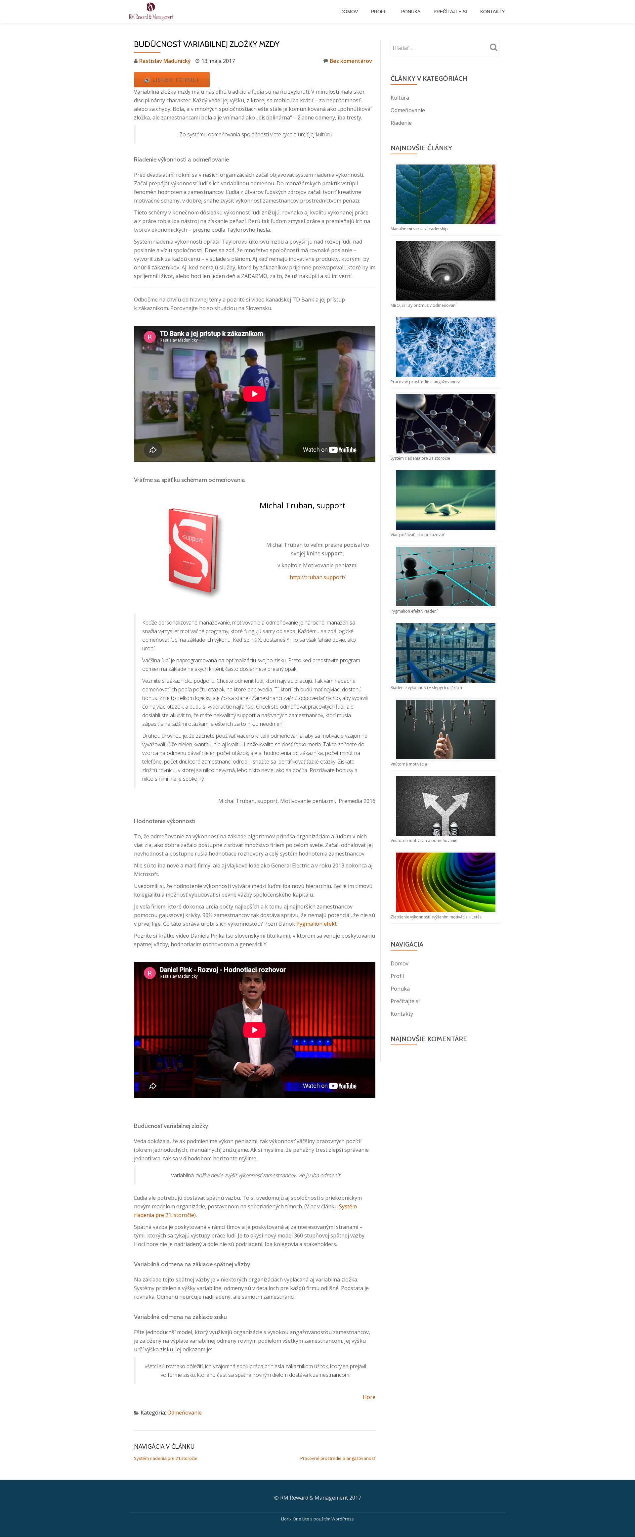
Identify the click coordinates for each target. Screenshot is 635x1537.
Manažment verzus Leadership (419, 229)
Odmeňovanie (184, 1412)
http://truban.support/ (318, 577)
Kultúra (400, 97)
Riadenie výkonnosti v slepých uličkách (426, 687)
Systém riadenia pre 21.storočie (165, 1458)
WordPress (342, 1519)
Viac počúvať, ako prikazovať (417, 534)
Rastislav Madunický (165, 61)
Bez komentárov (351, 61)
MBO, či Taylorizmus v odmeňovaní (423, 305)
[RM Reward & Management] (152, 11)
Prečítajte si (450, 11)
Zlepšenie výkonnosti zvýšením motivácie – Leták (436, 917)
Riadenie (401, 122)
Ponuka (410, 11)
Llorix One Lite (295, 1519)
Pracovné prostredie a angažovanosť (337, 1458)
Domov (349, 11)
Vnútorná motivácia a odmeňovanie (424, 840)
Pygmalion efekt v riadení (414, 611)
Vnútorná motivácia (409, 764)
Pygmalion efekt (316, 923)
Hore (369, 1397)
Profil (379, 11)
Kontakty (492, 11)
